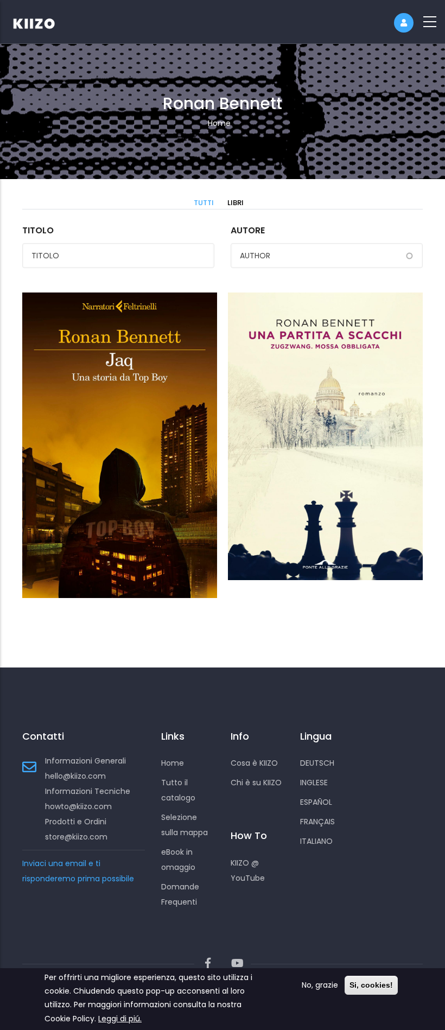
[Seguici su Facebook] (208, 963)
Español (316, 802)
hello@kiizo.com (75, 776)
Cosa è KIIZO (254, 763)
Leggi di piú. (120, 1018)
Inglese (314, 782)
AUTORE (248, 230)
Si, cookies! (371, 985)
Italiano (316, 841)
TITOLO (38, 230)
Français (317, 821)
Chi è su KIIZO (256, 782)
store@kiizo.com (76, 836)
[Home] (40, 21)
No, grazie (320, 985)
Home (219, 123)
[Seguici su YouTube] (237, 963)
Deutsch (317, 763)
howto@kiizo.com (78, 806)
